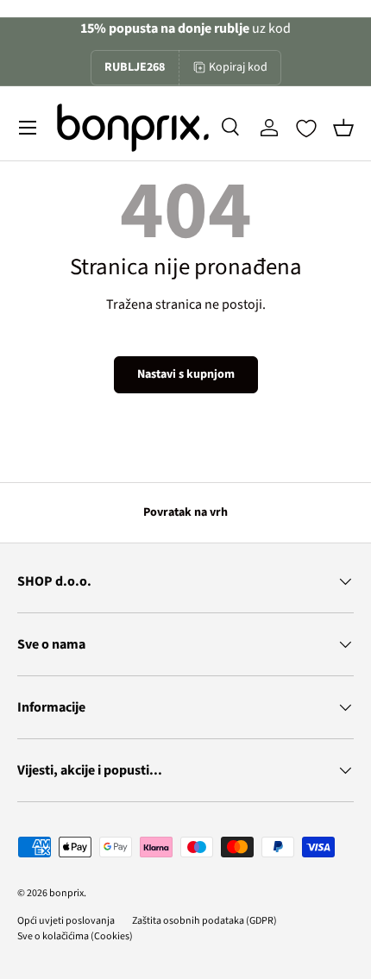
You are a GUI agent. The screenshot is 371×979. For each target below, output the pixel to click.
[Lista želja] (306, 128)
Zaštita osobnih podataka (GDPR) (204, 920)
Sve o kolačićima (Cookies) (75, 936)
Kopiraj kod (238, 67)
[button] (343, 128)
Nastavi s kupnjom (186, 374)
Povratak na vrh (185, 512)
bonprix (66, 893)
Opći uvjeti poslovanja (66, 920)
